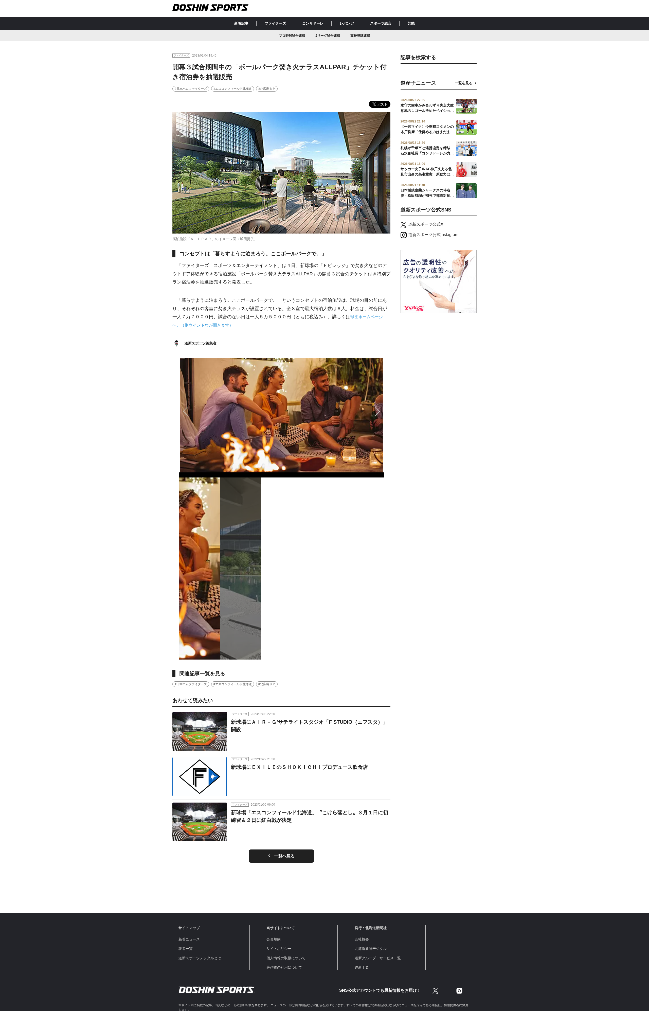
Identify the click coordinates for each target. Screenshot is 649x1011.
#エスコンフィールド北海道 (232, 89)
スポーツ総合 (380, 23)
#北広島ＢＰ (266, 89)
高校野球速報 (360, 36)
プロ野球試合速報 (292, 36)
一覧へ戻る (284, 856)
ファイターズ (275, 23)
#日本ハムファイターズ (191, 89)
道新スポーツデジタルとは (199, 958)
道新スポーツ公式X (425, 224)
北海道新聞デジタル (371, 949)
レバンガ (347, 23)
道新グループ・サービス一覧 (378, 958)
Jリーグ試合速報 (327, 36)
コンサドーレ (312, 23)
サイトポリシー (278, 949)
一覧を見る (464, 83)
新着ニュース (189, 939)
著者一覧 (185, 949)
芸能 (411, 23)
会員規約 (273, 939)
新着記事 (241, 23)
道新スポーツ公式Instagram (433, 235)
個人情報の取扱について (285, 958)
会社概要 (362, 939)
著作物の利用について (284, 967)
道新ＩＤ (362, 967)
